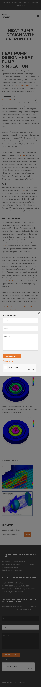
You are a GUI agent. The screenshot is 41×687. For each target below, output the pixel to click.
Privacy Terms (8, 361)
